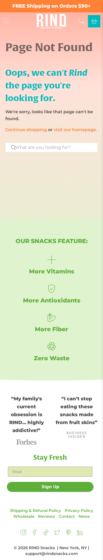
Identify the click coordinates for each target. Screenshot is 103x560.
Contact (67, 516)
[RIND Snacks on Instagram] (23, 534)
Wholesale (23, 516)
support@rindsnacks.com (51, 553)
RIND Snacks (42, 547)
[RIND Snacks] (51, 21)
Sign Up (50, 486)
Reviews (46, 516)
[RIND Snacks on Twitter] (57, 534)
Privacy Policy (79, 510)
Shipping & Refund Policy (35, 510)
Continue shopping (26, 129)
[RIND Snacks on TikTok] (46, 534)
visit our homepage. (75, 129)
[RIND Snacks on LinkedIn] (80, 534)
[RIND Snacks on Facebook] (34, 534)
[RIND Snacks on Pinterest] (68, 534)
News (84, 516)
